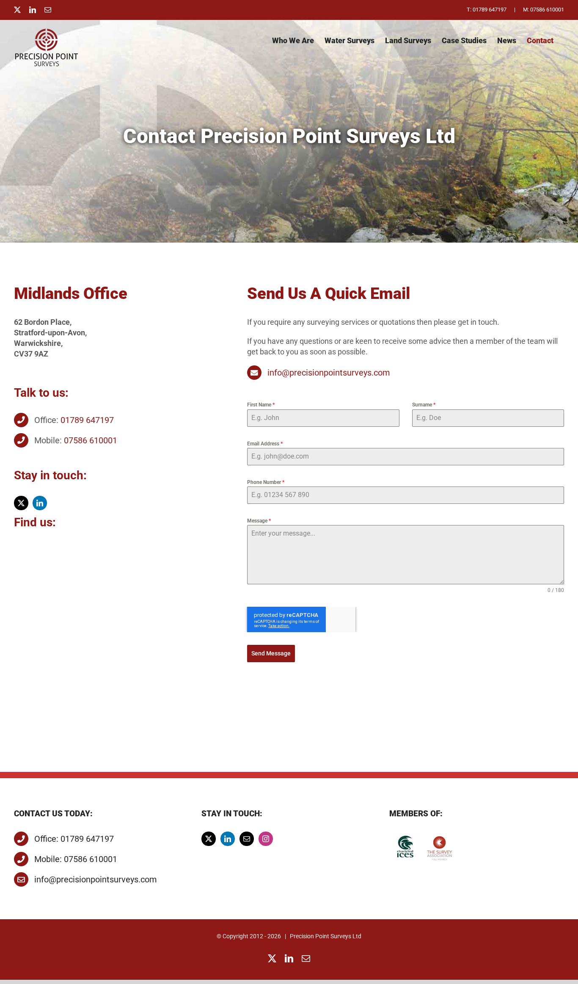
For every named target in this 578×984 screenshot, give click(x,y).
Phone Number (265, 482)
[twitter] (21, 503)
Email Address (265, 444)
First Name (261, 405)
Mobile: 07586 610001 (75, 859)
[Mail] (246, 839)
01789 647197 (87, 420)
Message (259, 521)
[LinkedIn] (227, 839)
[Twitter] (208, 839)
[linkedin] (40, 503)
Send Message (271, 653)
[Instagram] (266, 839)
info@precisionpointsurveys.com (328, 373)
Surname (423, 405)
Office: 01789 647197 (74, 839)
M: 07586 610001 (543, 9)
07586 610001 (90, 440)
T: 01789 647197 (486, 9)
